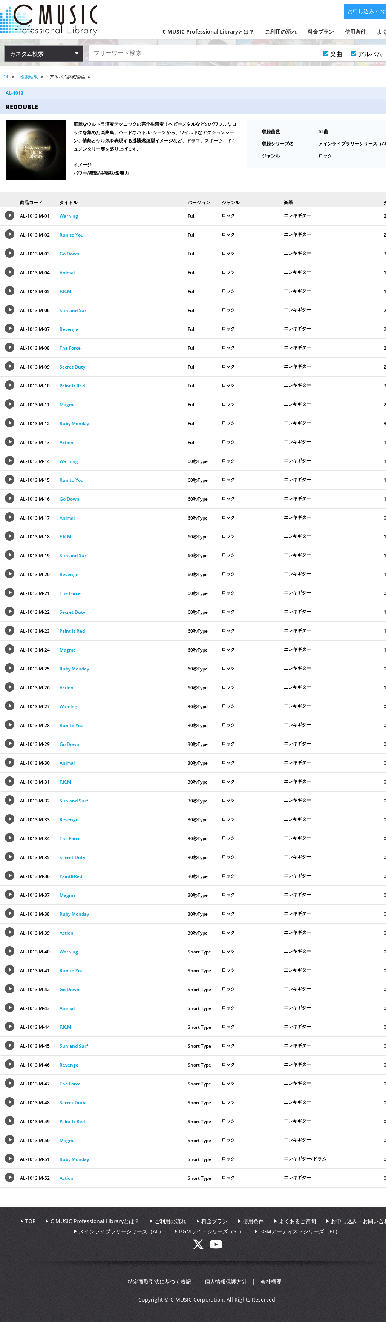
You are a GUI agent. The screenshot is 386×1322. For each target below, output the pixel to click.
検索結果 (29, 77)
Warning (69, 216)
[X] (201, 1246)
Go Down (70, 254)
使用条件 (355, 31)
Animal (67, 272)
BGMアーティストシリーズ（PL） (299, 1231)
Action (67, 442)
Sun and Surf (74, 310)
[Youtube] (216, 1246)
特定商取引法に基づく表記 (159, 1281)
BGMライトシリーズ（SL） (211, 1231)
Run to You (72, 235)
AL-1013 (14, 93)
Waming (68, 706)
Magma (68, 404)
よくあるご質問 (297, 1221)
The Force (70, 348)
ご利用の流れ (281, 31)
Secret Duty (72, 367)
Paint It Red (72, 386)
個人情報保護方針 (226, 1281)
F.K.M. (66, 291)
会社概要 (271, 1281)
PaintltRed (71, 876)
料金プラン (321, 31)
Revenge (69, 329)
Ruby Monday (74, 423)
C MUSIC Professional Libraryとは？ (208, 31)
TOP (5, 77)
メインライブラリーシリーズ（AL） (121, 1231)
